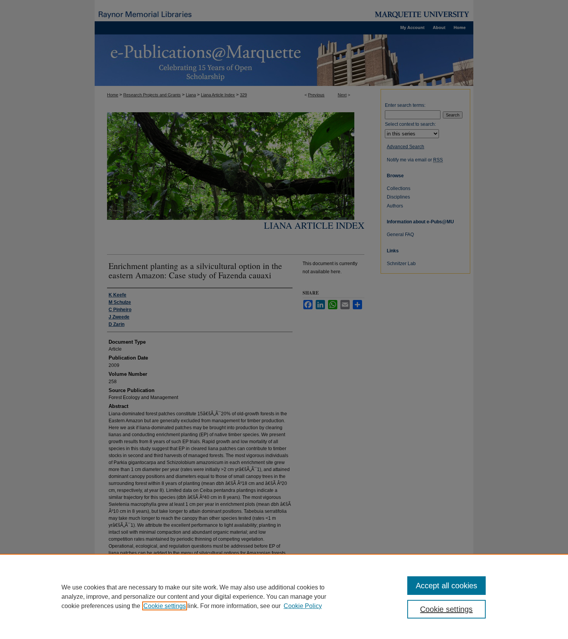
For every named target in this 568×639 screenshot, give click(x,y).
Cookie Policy (303, 606)
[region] (284, 596)
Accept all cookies (446, 585)
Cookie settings (164, 606)
